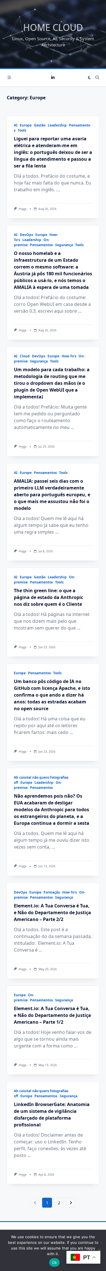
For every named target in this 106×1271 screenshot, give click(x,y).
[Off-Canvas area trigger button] (9, 77)
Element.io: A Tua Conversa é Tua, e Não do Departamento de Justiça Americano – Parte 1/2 (52, 1015)
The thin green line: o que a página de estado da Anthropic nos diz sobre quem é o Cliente (48, 597)
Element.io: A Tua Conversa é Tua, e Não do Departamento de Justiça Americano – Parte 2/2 (52, 912)
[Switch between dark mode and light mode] (89, 77)
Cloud (25, 356)
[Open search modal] (97, 77)
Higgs (23, 209)
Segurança (64, 244)
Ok (54, 1262)
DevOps (26, 234)
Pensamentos (41, 244)
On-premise (24, 997)
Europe (26, 125)
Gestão (40, 125)
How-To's (69, 356)
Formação (52, 892)
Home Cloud (53, 27)
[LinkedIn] (53, 77)
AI (16, 125)
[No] (99, 1250)
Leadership (57, 125)
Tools (22, 130)
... (58, 189)
